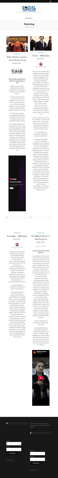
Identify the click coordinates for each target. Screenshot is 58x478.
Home (26, 27)
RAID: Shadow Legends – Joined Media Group (17, 58)
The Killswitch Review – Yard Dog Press (41, 237)
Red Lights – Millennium (17, 236)
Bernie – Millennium (40, 55)
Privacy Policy (9, 460)
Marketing (17, 53)
